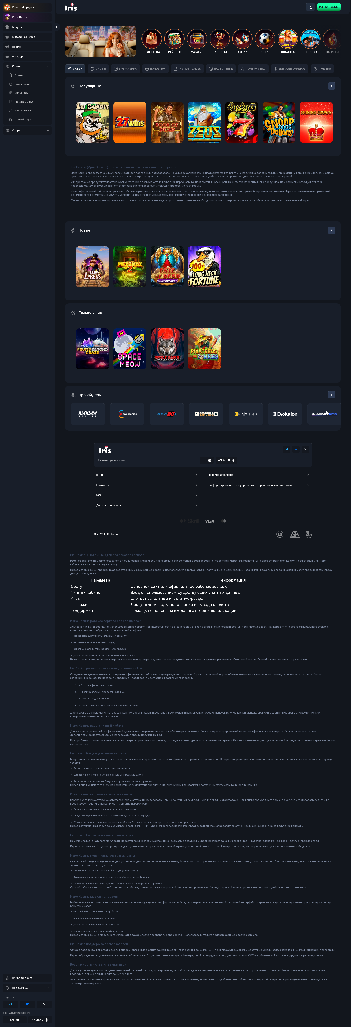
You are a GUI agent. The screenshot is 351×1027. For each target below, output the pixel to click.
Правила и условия (220, 474)
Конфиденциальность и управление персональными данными (250, 485)
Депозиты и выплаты (110, 505)
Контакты (102, 485)
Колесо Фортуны (23, 7)
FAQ (98, 495)
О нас (99, 474)
